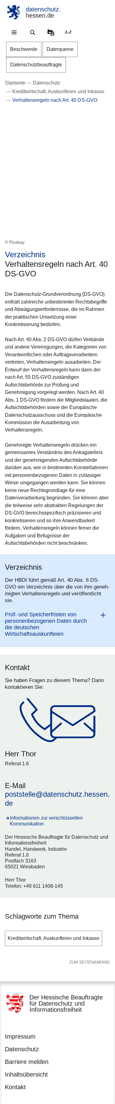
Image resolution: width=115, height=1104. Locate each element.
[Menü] (14, 32)
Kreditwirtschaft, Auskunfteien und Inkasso (53, 938)
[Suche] (32, 32)
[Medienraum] (50, 32)
